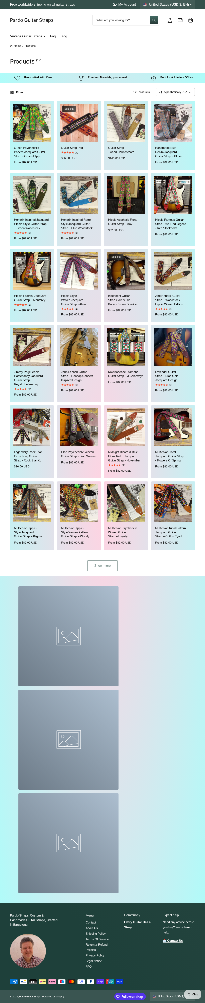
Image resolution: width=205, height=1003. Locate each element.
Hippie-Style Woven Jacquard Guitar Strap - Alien (73, 300)
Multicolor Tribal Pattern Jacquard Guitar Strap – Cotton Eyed (170, 532)
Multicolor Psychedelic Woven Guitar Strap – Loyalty (123, 532)
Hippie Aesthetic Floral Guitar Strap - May (122, 222)
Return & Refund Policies (97, 947)
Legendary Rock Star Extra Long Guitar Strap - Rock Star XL (28, 456)
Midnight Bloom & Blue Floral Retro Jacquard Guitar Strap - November (124, 456)
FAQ (89, 966)
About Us (92, 928)
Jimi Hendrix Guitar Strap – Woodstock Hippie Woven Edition (169, 300)
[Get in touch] (180, 20)
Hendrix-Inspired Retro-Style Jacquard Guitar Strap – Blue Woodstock (77, 224)
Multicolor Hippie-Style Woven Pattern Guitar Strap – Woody (75, 532)
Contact (91, 922)
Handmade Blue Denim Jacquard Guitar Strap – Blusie (168, 152)
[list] (102, 78)
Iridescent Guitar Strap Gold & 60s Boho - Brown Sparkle (122, 300)
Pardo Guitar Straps (30, 996)
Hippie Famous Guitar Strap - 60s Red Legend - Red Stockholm (170, 224)
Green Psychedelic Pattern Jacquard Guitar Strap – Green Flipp (29, 152)
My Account (127, 4)
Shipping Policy (96, 933)
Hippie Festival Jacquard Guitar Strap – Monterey (30, 298)
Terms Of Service (97, 939)
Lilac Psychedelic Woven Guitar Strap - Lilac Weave (78, 454)
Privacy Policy (95, 955)
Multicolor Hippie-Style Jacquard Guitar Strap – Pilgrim (28, 532)
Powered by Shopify (53, 996)
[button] (28, 36)
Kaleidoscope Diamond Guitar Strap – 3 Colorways (126, 374)
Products (30, 45)
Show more (102, 565)
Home (17, 45)
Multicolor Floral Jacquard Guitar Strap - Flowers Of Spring (169, 456)
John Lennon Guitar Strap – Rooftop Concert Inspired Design (77, 376)
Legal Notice (94, 961)
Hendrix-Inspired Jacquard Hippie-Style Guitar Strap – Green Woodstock (31, 224)
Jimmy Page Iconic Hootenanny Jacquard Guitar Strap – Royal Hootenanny (28, 378)
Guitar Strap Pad (72, 147)
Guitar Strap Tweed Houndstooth (121, 150)
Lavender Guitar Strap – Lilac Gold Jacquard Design (166, 376)
